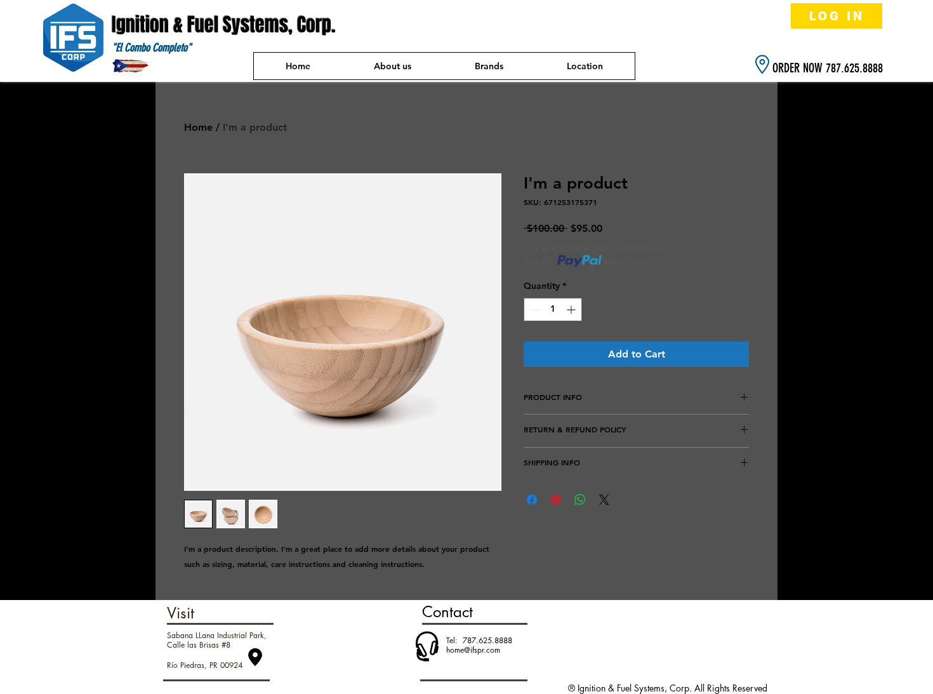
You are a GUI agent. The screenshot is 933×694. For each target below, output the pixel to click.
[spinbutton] (552, 309)
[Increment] (572, 309)
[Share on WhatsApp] (580, 499)
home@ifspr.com (473, 649)
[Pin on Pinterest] (556, 499)
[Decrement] (533, 309)
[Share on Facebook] (531, 499)
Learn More (628, 261)
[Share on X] (604, 499)
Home (198, 127)
